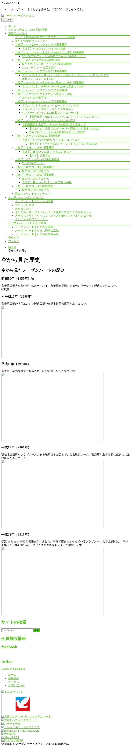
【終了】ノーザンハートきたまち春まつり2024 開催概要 (49, 82)
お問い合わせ (16, 685)
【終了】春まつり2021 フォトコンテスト (47, 151)
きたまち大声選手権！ (35, 97)
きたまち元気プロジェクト (31, 40)
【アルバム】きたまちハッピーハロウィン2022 (50, 105)
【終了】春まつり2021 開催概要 (34, 147)
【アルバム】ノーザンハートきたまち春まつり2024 (53, 86)
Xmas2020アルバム (33, 163)
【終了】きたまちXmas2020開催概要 (37, 159)
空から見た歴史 (24, 204)
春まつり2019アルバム (35, 178)
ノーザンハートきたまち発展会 (27, 222)
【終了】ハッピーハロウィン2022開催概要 (41, 101)
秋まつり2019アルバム (35, 171)
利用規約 (13, 678)
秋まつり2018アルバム (35, 190)
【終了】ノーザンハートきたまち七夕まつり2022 (45, 120)
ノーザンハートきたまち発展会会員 (37, 234)
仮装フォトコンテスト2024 (38, 78)
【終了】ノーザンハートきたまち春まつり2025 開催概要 (49, 52)
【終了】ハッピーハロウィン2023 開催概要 (41, 90)
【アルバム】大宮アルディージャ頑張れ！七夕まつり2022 (64, 128)
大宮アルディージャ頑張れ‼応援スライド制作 (57, 132)
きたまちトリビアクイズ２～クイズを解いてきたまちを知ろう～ (54, 215)
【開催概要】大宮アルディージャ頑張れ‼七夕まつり (54, 124)
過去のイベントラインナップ (32, 193)
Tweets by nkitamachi (13, 668)
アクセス (13, 241)
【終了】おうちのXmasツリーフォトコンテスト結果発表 (63, 143)
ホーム (12, 26)
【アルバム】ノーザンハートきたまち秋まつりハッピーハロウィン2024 (65, 75)
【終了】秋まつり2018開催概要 (34, 185)
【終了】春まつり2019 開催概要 (34, 174)
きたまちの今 (23, 208)
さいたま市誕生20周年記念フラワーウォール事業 (45, 37)
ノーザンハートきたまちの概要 (34, 201)
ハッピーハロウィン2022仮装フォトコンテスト (50, 112)
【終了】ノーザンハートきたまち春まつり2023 (43, 93)
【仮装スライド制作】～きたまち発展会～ (48, 109)
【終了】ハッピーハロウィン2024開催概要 (41, 71)
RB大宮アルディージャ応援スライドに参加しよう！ (54, 56)
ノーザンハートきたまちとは (26, 197)
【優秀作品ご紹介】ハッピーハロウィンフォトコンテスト (64, 116)
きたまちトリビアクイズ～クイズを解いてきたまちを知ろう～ (53, 212)
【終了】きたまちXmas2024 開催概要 (37, 59)
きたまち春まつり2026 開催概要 (27, 29)
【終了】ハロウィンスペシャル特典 (44, 48)
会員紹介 (13, 237)
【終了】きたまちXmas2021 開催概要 (37, 135)
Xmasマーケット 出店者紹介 (39, 67)
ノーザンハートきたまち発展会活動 (37, 230)
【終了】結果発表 (39, 155)
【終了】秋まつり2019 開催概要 (34, 167)
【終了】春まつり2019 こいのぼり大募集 (47, 182)
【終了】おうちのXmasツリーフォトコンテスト (51, 139)
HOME (12, 247)
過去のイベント (17, 33)
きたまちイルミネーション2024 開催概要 (47, 64)
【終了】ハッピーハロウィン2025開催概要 (41, 44)
